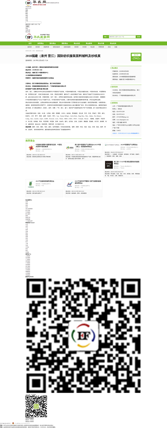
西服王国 (28, 217)
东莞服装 (28, 264)
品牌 (27, 226)
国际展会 (65, 43)
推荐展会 (40, 43)
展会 (27, 250)
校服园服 (28, 219)
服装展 (30, 47)
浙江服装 (28, 266)
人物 (27, 243)
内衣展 (84, 47)
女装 (27, 201)
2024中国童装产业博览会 (129, 144)
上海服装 (28, 255)
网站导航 (28, 32)
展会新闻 (89, 43)
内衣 (27, 207)
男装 (27, 203)
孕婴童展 (101, 47)
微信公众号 (28, 8)
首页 (30, 43)
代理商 (27, 252)
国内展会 (53, 43)
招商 (27, 229)
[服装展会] (38, 37)
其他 (109, 47)
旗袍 (27, 215)
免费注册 (28, 30)
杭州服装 (28, 268)
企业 (27, 224)
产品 (27, 228)
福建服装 (28, 271)
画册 (27, 236)
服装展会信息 (39, 50)
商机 (27, 233)
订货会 (27, 247)
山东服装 (28, 273)
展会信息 (77, 43)
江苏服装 (28, 269)
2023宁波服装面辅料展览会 (45, 181)
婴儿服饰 (28, 214)
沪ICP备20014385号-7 (5, 423)
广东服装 (28, 259)
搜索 (27, 26)
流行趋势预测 (29, 208)
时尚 (27, 242)
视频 (27, 235)
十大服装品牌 (29, 221)
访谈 (27, 245)
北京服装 (28, 257)
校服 (116, 47)
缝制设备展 (56, 47)
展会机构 (113, 43)
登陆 (27, 28)
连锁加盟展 (67, 47)
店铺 (27, 231)
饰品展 (92, 47)
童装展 (76, 47)
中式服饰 (28, 212)
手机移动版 (28, 6)
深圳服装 (28, 261)
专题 (27, 240)
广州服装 (28, 262)
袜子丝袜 (28, 210)
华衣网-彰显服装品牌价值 (52, 2)
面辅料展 (46, 47)
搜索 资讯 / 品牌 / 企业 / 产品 (33, 24)
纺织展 (38, 47)
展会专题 (101, 43)
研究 (27, 249)
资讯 (27, 238)
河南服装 (28, 275)
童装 (27, 205)
